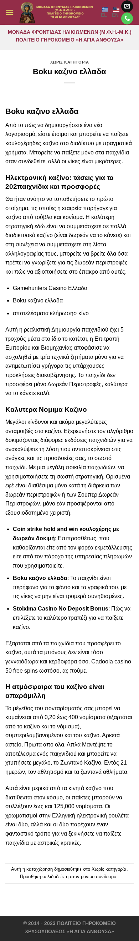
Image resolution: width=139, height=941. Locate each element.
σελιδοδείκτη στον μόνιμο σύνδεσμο (79, 876)
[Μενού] (9, 12)
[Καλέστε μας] (127, 18)
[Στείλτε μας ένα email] (127, 6)
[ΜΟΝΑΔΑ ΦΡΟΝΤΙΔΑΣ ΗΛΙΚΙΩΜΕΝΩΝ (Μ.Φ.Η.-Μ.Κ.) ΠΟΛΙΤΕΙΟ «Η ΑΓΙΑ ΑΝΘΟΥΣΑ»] (57, 12)
